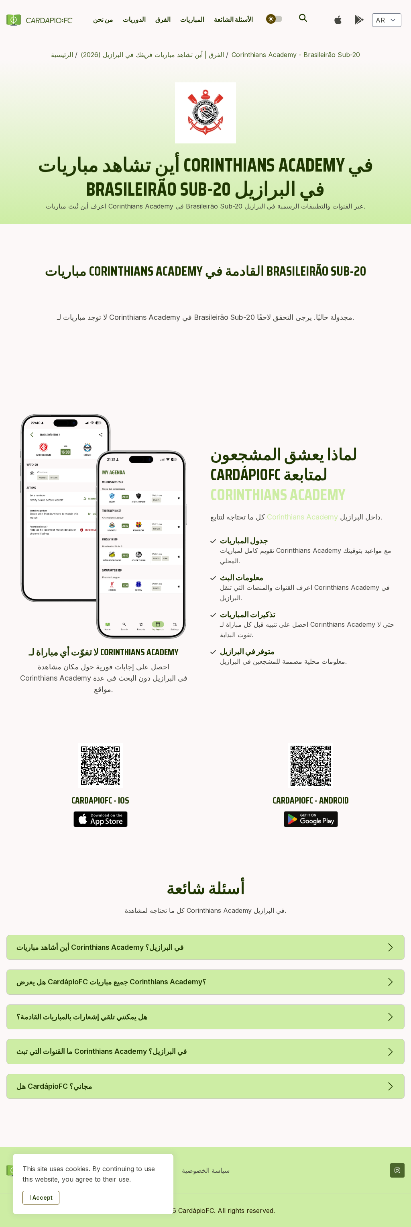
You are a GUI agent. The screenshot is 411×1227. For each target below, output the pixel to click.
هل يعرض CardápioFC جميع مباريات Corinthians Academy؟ (111, 982)
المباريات (192, 19)
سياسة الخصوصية (206, 1170)
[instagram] (397, 1170)
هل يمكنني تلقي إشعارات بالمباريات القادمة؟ (82, 1016)
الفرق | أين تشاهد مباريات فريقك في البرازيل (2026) (153, 55)
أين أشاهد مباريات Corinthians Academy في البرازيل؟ (100, 947)
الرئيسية (63, 55)
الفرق (163, 19)
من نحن (103, 19)
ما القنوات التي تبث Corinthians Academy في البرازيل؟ (101, 1051)
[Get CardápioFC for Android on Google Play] (310, 819)
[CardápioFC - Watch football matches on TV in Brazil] (40, 20)
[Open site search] (302, 18)
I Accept (41, 1197)
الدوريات (134, 19)
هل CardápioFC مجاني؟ (54, 1086)
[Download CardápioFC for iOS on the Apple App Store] (100, 819)
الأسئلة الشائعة (233, 19)
